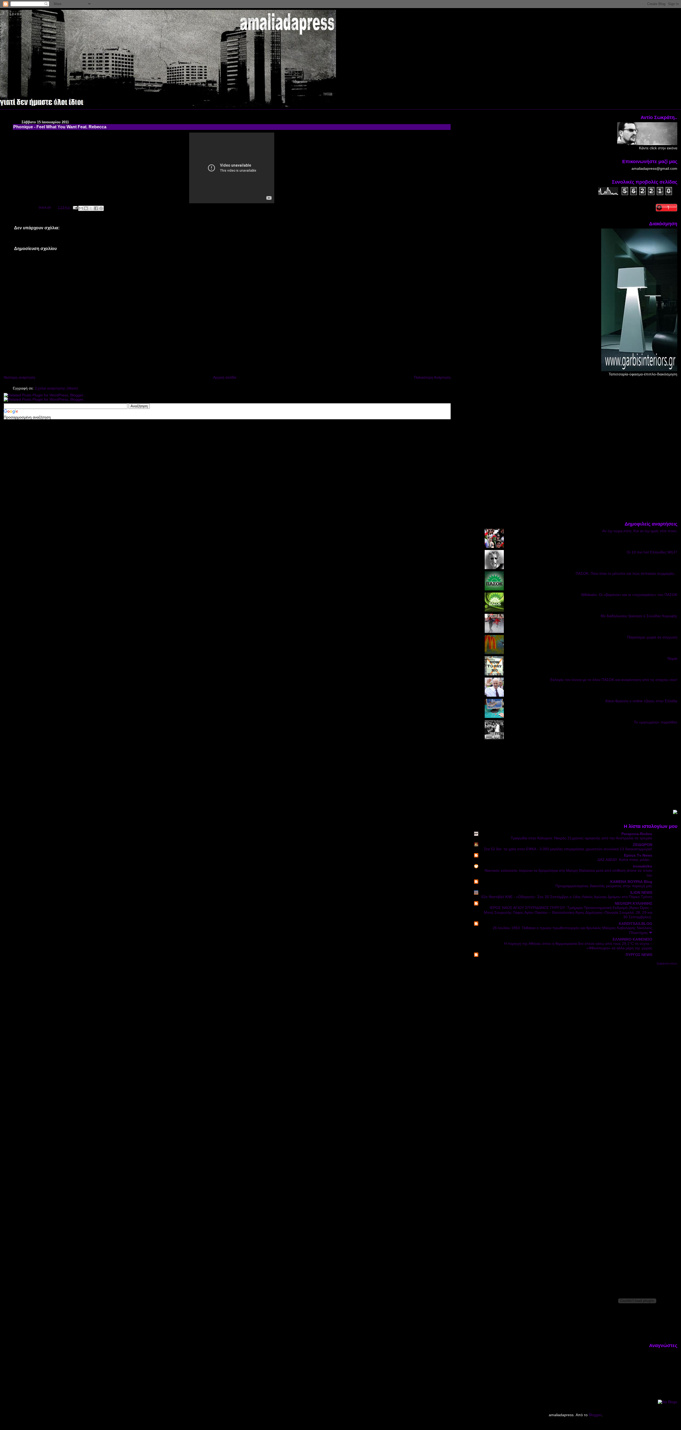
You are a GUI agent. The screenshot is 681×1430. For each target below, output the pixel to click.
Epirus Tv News (638, 855)
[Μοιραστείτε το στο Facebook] (96, 208)
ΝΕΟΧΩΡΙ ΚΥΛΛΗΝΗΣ (633, 903)
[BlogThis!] (86, 208)
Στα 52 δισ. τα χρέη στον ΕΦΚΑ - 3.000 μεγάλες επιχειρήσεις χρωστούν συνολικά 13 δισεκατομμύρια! (568, 849)
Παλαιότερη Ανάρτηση (432, 377)
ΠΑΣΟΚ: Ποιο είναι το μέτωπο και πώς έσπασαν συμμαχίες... (626, 573)
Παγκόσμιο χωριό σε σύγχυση (652, 637)
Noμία (672, 658)
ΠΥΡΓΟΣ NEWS (639, 955)
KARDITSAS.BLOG (635, 923)
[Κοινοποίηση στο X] (91, 208)
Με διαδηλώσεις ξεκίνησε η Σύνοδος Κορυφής (639, 616)
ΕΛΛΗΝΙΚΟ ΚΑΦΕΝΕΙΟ (632, 939)
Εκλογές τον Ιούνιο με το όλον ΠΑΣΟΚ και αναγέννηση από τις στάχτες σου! (613, 680)
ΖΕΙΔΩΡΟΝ (642, 845)
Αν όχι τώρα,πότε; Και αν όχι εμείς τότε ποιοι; (639, 531)
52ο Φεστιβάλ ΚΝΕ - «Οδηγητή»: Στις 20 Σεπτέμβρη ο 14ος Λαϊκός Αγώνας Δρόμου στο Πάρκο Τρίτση (566, 897)
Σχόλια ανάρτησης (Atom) (56, 388)
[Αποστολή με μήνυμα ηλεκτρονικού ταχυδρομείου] (81, 208)
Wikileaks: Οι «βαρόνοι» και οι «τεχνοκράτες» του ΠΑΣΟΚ (629, 595)
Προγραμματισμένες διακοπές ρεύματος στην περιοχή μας (603, 886)
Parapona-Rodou (636, 834)
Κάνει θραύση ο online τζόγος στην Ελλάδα (641, 701)
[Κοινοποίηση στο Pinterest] (101, 208)
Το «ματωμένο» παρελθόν (655, 722)
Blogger (595, 1415)
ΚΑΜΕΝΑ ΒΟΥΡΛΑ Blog (631, 881)
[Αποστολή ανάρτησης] (74, 207)
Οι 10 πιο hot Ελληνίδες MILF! (652, 552)
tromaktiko (642, 866)
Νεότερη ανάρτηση (19, 377)
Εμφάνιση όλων (667, 963)
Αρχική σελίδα (224, 377)
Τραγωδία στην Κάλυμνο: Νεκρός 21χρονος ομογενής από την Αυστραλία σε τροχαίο (581, 838)
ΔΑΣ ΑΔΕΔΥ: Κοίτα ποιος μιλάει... (624, 860)
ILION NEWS (641, 892)
